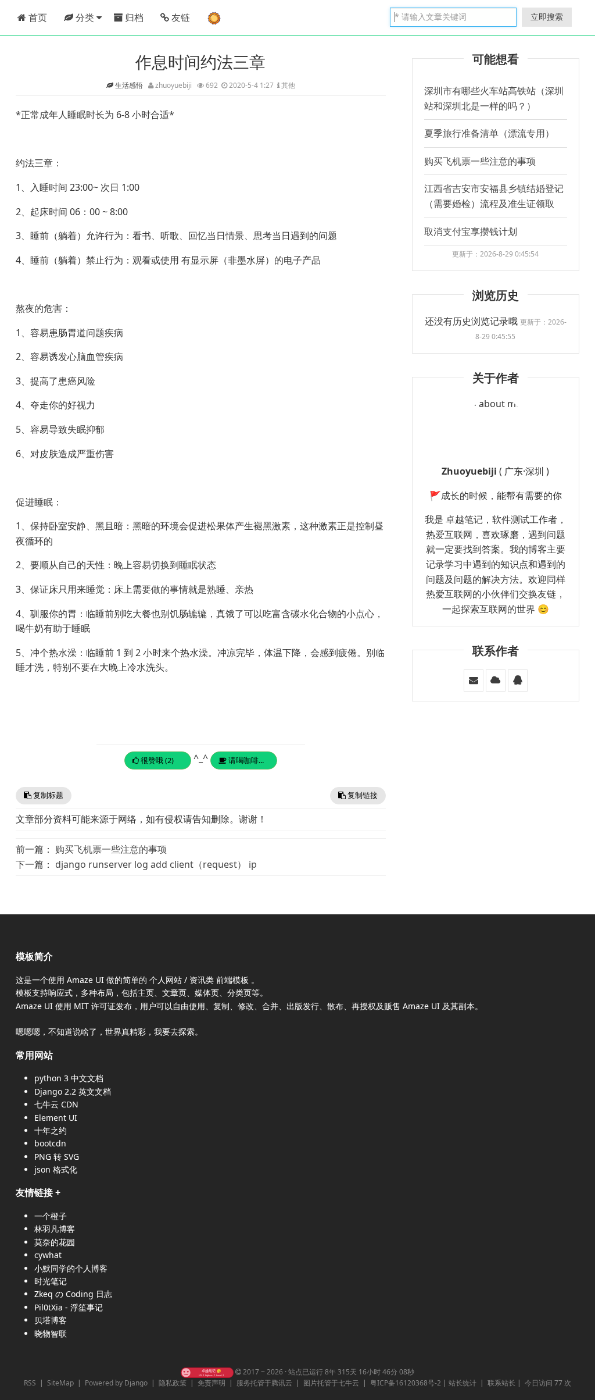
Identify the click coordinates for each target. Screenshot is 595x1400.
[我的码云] (496, 680)
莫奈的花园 (54, 1242)
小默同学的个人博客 (70, 1268)
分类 (84, 17)
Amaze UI (86, 979)
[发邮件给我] (473, 680)
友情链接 (34, 1192)
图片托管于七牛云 (331, 1383)
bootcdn (50, 1143)
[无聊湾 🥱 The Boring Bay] (207, 1372)
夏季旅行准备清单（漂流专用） (489, 133)
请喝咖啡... (245, 760)
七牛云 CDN (56, 1104)
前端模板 (233, 979)
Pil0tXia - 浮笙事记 (68, 1307)
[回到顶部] (580, 1385)
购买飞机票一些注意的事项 (111, 849)
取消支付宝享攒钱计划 (470, 231)
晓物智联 (50, 1333)
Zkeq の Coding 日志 (73, 1293)
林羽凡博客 (54, 1228)
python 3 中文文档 (68, 1078)
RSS (30, 1383)
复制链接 (362, 795)
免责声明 (211, 1383)
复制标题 (47, 795)
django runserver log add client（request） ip (156, 864)
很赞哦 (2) (156, 760)
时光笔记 (50, 1281)
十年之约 (50, 1130)
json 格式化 (55, 1169)
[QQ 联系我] (518, 680)
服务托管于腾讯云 (264, 1383)
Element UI (55, 1117)
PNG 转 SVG (56, 1156)
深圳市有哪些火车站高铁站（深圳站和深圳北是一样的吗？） (494, 98)
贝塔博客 (50, 1320)
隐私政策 (173, 1383)
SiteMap (60, 1383)
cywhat (48, 1254)
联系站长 (501, 1383)
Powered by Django (116, 1383)
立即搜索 (547, 16)
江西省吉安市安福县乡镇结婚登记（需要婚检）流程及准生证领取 (494, 196)
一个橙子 (50, 1215)
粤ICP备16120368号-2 (405, 1383)
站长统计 (462, 1383)
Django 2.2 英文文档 (72, 1091)
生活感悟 (129, 85)
